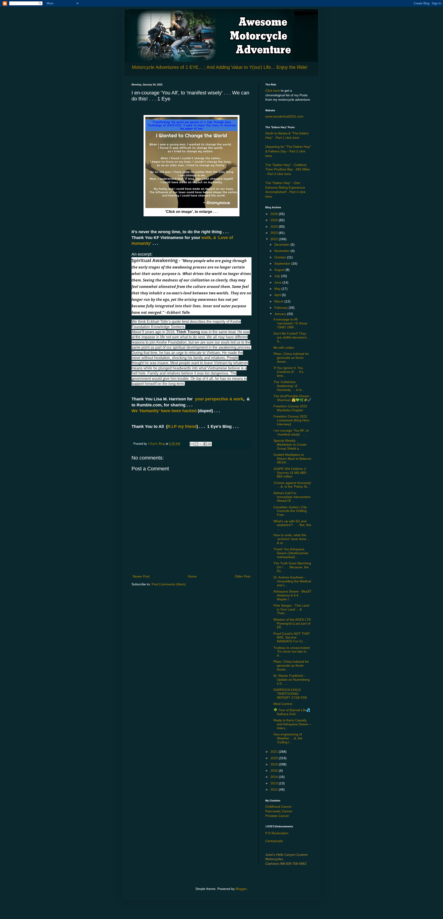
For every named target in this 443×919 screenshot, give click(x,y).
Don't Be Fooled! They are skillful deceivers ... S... (291, 337)
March (279, 301)
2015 (274, 770)
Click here (272, 90)
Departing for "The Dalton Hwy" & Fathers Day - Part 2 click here (288, 151)
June (278, 282)
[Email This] (192, 444)
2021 (274, 751)
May (277, 288)
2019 (274, 764)
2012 (274, 789)
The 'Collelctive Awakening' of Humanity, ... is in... (289, 386)
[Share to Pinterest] (209, 444)
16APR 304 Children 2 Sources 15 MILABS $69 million (289, 472)
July (277, 276)
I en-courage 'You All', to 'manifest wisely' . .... (291, 432)
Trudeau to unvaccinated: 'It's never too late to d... (292, 651)
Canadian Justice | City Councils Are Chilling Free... (290, 511)
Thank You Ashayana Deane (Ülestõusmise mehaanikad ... (290, 553)
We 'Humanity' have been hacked (164, 410)
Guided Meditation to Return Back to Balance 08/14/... (292, 458)
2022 (274, 239)
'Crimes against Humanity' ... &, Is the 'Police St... (292, 485)
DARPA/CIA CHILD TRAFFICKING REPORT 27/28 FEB (290, 693)
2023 (274, 233)
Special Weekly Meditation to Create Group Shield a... (290, 444)
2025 (274, 220)
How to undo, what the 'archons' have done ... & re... (291, 539)
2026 (274, 214)
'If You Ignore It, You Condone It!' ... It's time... (288, 372)
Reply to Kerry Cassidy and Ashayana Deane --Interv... (292, 724)
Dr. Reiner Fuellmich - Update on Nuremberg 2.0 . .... (291, 679)
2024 (274, 226)
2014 (274, 777)
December (282, 244)
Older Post (242, 576)
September (282, 263)
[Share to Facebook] (205, 444)
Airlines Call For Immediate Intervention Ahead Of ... (292, 497)
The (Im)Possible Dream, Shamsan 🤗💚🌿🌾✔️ (292, 398)
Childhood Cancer (278, 806)
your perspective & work (219, 399)
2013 (274, 783)
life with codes (283, 347)
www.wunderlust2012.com (284, 116)
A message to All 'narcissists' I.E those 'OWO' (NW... (290, 323)
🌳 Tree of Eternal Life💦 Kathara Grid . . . (291, 712)
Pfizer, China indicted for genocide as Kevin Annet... (291, 357)
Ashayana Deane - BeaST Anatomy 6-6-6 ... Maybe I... (292, 595)
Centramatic (274, 841)
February (281, 307)
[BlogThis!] (196, 444)
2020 (274, 758)
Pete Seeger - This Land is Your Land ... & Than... (291, 609)
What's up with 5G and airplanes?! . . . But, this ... (292, 525)
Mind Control (282, 704)
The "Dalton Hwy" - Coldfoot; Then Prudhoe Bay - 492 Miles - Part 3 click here (287, 169)
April (278, 295)
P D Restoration (276, 833)
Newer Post (141, 576)
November (282, 251)
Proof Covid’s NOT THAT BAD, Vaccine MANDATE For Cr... (291, 637)
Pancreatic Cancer (278, 811)
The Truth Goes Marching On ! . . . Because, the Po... (292, 567)
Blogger (241, 889)
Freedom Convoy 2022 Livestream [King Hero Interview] (291, 420)
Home (192, 576)
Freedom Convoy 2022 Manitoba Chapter (290, 408)
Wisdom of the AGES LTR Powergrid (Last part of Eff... (292, 623)
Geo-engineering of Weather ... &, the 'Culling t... (287, 738)
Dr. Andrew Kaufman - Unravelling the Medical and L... (292, 581)
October (280, 257)
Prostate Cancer (277, 816)
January (280, 314)
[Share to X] (200, 444)
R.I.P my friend (182, 426)
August (279, 270)
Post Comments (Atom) (169, 584)
